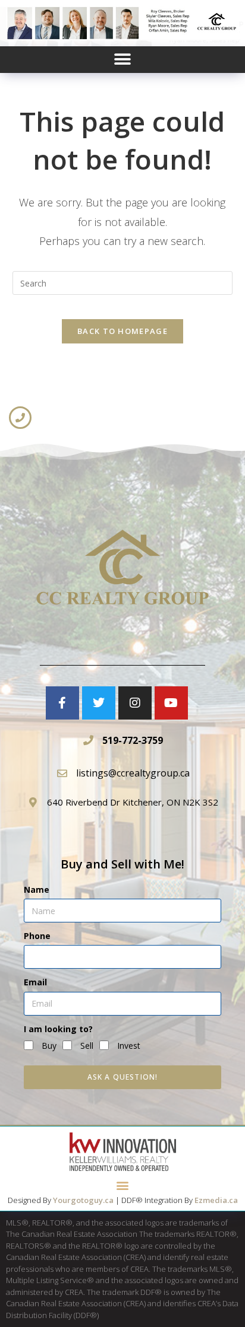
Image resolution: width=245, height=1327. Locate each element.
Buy (49, 1045)
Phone (37, 935)
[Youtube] (171, 703)
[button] (122, 59)
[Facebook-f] (62, 703)
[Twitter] (98, 703)
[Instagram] (135, 703)
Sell (86, 1045)
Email (35, 982)
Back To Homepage (122, 331)
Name (36, 889)
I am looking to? (58, 1029)
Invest (128, 1045)
